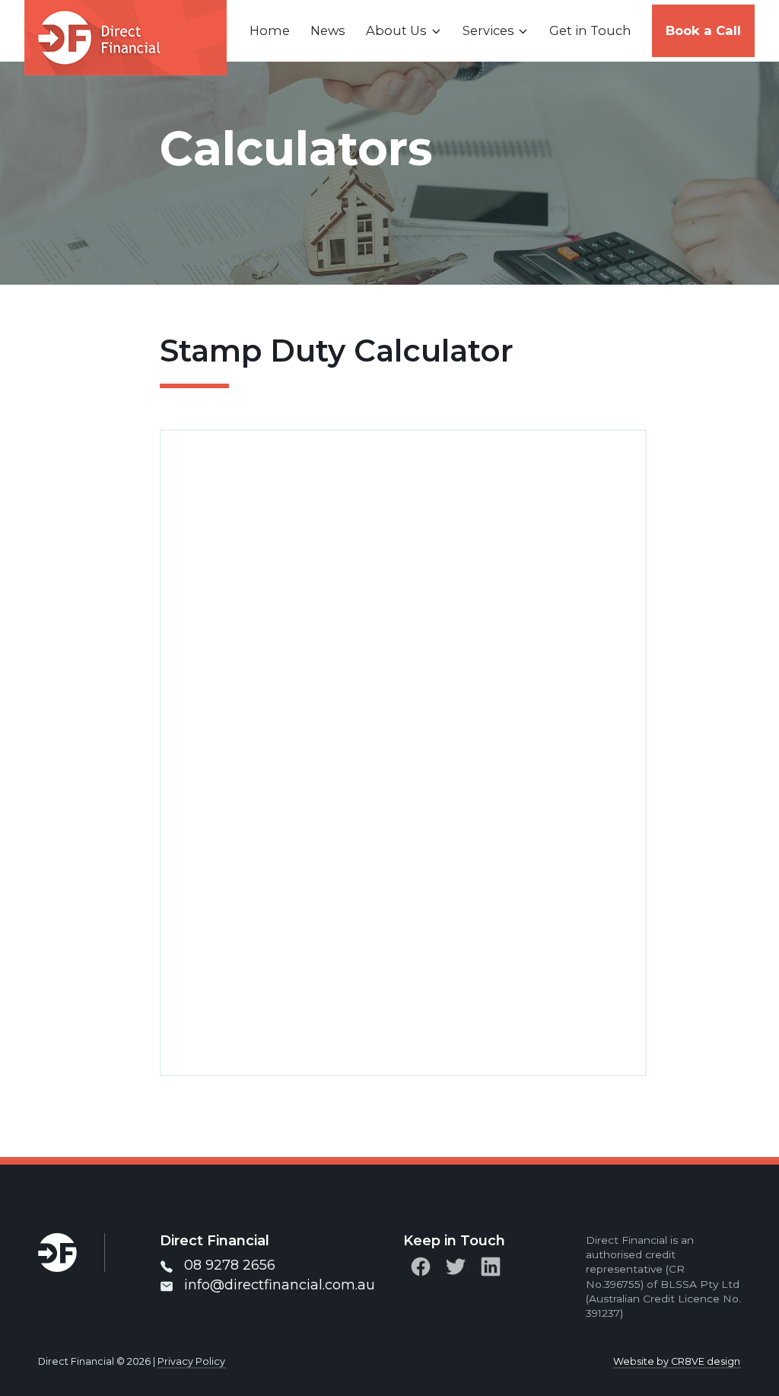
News (327, 30)
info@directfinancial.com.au (279, 1284)
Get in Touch (590, 30)
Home (270, 30)
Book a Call (703, 30)
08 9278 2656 (229, 1265)
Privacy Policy (191, 1361)
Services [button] (488, 30)
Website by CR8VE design (676, 1361)
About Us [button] (396, 30)
